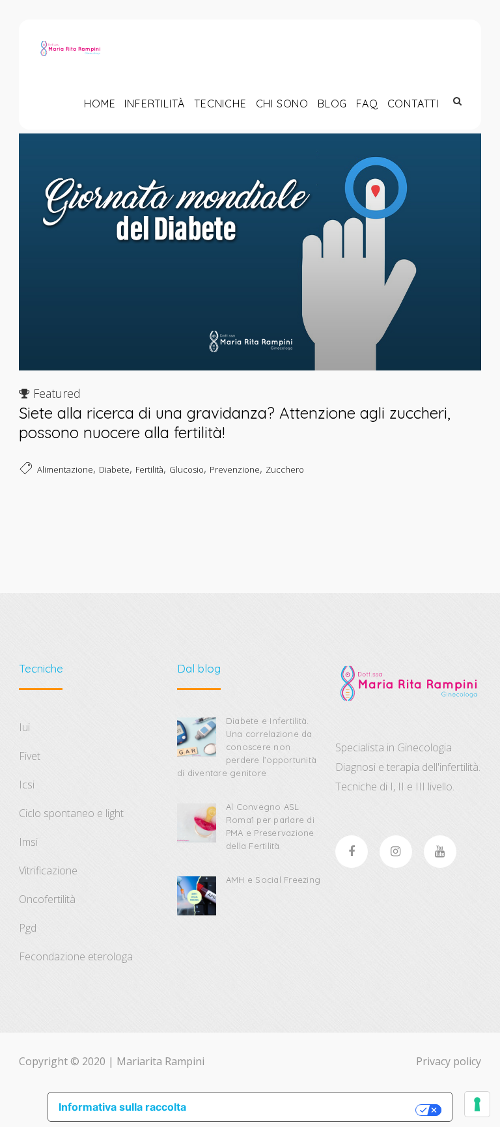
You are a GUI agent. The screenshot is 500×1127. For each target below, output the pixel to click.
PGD (27, 928)
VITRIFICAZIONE (48, 870)
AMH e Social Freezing (273, 879)
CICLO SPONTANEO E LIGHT (71, 813)
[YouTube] (440, 851)
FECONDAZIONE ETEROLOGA (76, 956)
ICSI (27, 784)
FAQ (367, 103)
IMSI (28, 842)
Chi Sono (282, 103)
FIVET (29, 756)
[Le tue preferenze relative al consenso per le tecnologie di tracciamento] (477, 1104)
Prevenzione (235, 469)
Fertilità (149, 469)
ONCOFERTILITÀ (47, 899)
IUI (24, 727)
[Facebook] (351, 851)
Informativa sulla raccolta (122, 1106)
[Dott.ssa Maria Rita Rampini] (70, 48)
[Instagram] (396, 851)
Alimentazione (65, 469)
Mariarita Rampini (160, 1061)
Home (99, 103)
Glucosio (186, 469)
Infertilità (154, 103)
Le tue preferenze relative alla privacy (308, 1110)
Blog (332, 103)
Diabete (114, 469)
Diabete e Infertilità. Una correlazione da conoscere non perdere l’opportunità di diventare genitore (246, 747)
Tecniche (220, 103)
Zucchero (285, 469)
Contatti (413, 103)
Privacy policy (448, 1061)
